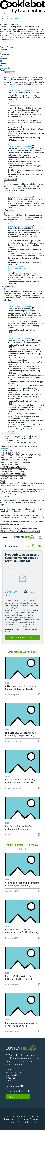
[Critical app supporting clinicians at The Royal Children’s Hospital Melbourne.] (22, 868)
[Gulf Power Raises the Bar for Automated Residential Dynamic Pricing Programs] (22, 812)
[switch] (1, 56)
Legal (11, 1122)
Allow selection (26, 531)
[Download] (27, 546)
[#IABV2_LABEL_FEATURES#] (13, 467)
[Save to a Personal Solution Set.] (33, 546)
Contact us (11, 1080)
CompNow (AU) (12, 891)
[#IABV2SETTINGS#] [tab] (12, 18)
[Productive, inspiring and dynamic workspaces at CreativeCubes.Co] (22, 577)
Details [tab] (6, 16)
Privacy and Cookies (27, 1119)
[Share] (39, 546)
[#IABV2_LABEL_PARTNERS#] (13, 474)
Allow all (4, 531)
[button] (26, 269)
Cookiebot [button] (12, 87)
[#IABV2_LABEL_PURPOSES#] (13, 460)
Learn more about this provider (20, 91)
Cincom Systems (13, 694)
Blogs (9, 1069)
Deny (36, 531)
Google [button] (11, 103)
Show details (5, 68)
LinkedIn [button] (11, 143)
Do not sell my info (27, 1122)
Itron (7, 834)
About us (10, 1077)
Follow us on (13, 1085)
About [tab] (6, 21)
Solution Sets (13, 1074)
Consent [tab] (7, 14)
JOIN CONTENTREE (18, 1096)
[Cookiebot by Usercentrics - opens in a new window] (22, 6)
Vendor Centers (14, 1071)
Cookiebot (4, 449)
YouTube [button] (11, 335)
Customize (14, 531)
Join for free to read (22, 637)
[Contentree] (24, 537)
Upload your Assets (16, 1091)
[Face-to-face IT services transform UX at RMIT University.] (22, 915)
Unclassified (10, 433)
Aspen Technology (14, 741)
